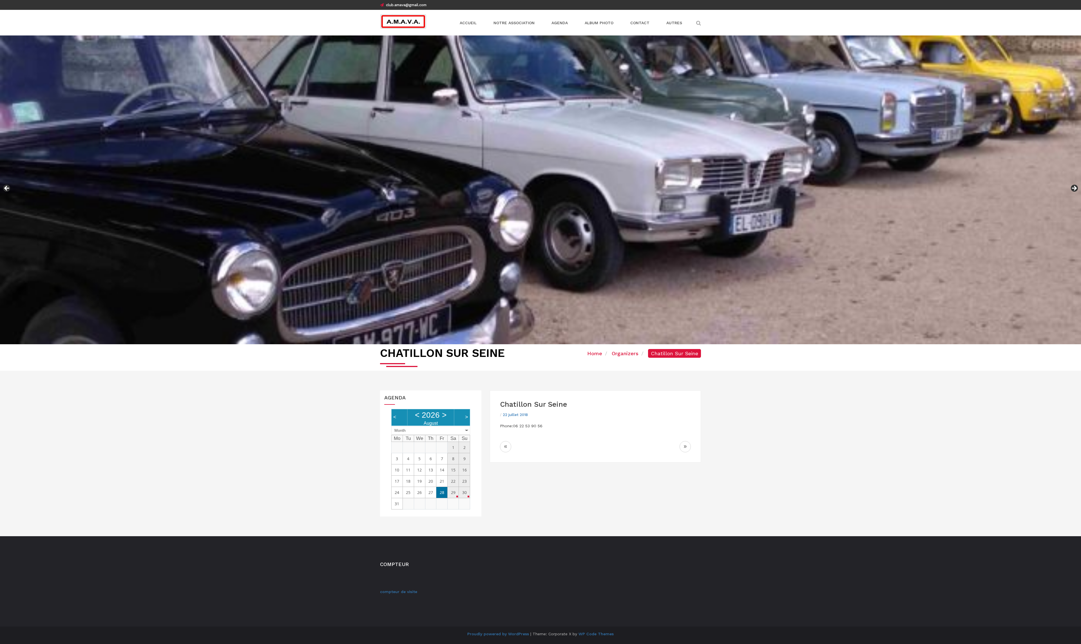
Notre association (514, 23)
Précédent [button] (7, 188)
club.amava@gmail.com (406, 5)
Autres (674, 23)
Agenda (559, 23)
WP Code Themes (596, 634)
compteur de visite (398, 591)
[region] (540, 189)
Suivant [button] (1074, 188)
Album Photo (599, 23)
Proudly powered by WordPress (498, 634)
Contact (639, 23)
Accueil (468, 23)
